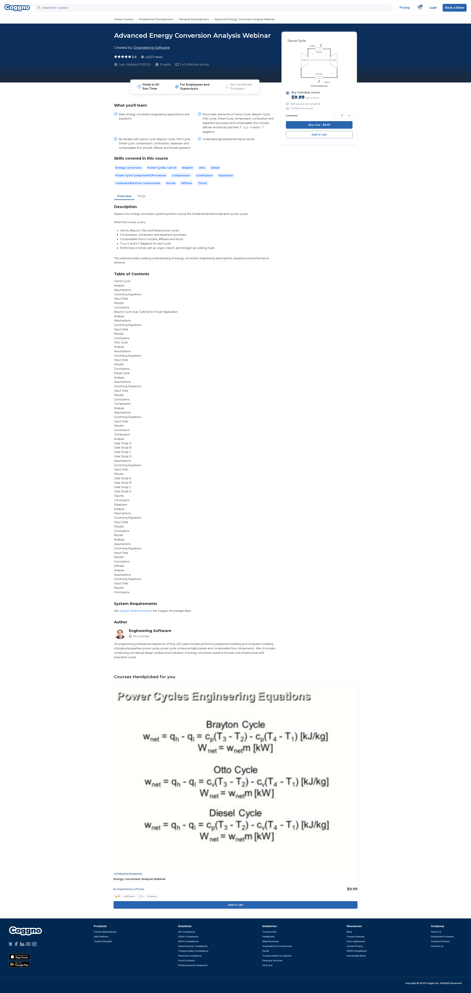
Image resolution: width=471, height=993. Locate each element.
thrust (202, 183)
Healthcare (268, 936)
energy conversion (128, 167)
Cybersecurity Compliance (193, 946)
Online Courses (123, 19)
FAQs (142, 196)
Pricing (405, 8)
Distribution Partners (442, 936)
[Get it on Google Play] (27, 964)
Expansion (226, 175)
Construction (269, 931)
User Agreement (356, 941)
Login (433, 8)
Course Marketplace (105, 931)
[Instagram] (34, 944)
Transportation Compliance (193, 950)
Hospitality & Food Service (277, 946)
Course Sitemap (355, 936)
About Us (436, 931)
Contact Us (437, 946)
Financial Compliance (190, 955)
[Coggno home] (17, 7)
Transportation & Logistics (277, 955)
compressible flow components (138, 183)
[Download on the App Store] (27, 957)
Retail (265, 950)
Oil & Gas (267, 965)
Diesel (215, 167)
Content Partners (440, 941)
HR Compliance (186, 931)
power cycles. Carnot (161, 167)
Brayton (187, 167)
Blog (349, 931)
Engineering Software (152, 48)
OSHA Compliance (188, 936)
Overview (124, 196)
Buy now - (319, 124)
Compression (181, 175)
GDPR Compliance (357, 950)
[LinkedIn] (22, 944)
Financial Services (272, 960)
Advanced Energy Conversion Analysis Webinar (244, 19)
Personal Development (194, 19)
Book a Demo (454, 8)
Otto (202, 167)
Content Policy (355, 946)
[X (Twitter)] (10, 944)
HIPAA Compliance (188, 941)
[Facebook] (16, 944)
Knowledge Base (356, 955)
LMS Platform (101, 936)
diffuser (186, 183)
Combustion (204, 175)
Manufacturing (270, 941)
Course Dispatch (103, 941)
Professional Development (156, 19)
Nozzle (170, 183)
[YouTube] (28, 944)
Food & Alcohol (186, 960)
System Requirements (134, 610)
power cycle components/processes (141, 175)
